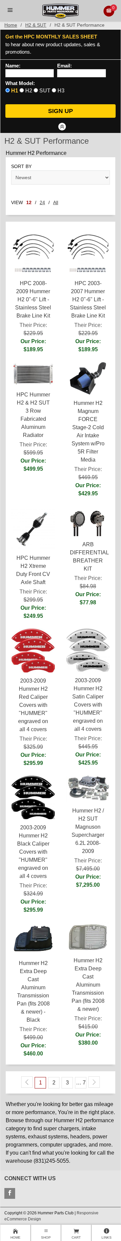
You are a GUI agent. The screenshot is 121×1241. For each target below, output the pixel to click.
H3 (61, 90)
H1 (14, 90)
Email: (64, 65)
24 (42, 202)
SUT (44, 90)
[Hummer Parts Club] (60, 10)
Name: (13, 65)
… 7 (81, 1082)
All (55, 202)
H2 (28, 90)
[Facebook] (9, 1193)
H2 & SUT (35, 25)
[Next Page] (94, 1082)
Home (10, 25)
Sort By (21, 166)
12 (29, 202)
